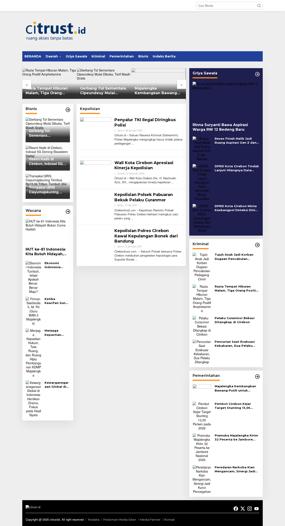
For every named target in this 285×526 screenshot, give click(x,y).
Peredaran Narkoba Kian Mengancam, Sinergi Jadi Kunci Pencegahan (235, 469)
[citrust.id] (55, 31)
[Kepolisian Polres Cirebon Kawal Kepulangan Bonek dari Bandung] (136, 259)
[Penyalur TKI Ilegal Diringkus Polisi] (133, 143)
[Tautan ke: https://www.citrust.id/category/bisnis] (68, 109)
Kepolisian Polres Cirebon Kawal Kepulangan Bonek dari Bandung (146, 236)
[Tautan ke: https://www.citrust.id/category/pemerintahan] (257, 376)
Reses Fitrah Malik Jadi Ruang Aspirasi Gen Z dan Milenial (235, 141)
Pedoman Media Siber (119, 519)
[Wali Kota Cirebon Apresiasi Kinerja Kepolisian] (172, 182)
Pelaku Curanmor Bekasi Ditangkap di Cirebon (234, 320)
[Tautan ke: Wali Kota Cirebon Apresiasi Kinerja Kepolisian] (95, 171)
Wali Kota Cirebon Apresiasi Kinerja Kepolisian (143, 165)
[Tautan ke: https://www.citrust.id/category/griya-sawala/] (257, 74)
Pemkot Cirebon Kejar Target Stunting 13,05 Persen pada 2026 (233, 406)
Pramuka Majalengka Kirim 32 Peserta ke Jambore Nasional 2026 (236, 437)
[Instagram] (249, 509)
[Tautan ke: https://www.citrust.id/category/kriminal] (257, 245)
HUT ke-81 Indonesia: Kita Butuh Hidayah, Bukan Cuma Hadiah (46, 252)
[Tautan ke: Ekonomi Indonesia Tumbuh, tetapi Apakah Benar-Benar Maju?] (33, 277)
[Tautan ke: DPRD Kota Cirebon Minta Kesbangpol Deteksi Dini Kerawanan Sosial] (202, 217)
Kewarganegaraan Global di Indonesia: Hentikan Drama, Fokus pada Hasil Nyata (57, 385)
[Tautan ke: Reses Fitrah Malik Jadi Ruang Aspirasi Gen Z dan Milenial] (202, 148)
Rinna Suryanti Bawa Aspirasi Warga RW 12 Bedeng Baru (220, 127)
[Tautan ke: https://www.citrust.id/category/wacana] (68, 211)
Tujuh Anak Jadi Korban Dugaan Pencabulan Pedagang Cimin (234, 257)
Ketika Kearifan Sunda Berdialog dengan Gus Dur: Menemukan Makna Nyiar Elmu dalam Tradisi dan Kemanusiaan (57, 301)
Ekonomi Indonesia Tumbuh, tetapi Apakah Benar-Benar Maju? (56, 265)
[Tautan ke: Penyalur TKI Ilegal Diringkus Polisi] (95, 128)
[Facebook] (236, 509)
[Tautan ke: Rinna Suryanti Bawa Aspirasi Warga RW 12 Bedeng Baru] (226, 100)
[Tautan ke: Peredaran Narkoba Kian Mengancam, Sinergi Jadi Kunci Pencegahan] (202, 479)
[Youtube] (256, 509)
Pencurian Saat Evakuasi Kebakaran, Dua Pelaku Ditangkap (235, 344)
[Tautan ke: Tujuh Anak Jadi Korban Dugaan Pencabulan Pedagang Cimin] (202, 266)
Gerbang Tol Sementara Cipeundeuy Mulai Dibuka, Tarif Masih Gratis (77, 91)
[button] (259, 5)
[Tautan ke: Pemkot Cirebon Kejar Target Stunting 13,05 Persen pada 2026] (202, 415)
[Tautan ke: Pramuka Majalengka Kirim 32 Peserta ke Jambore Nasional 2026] (202, 447)
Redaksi (94, 519)
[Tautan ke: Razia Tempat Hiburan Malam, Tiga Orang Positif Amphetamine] (202, 298)
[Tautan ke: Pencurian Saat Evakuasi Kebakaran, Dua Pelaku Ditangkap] (202, 351)
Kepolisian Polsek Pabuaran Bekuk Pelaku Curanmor (143, 197)
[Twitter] (243, 509)
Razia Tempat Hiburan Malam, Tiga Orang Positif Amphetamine (21, 91)
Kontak (169, 519)
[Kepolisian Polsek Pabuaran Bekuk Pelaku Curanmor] (132, 218)
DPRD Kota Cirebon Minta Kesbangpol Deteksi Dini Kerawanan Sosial (236, 208)
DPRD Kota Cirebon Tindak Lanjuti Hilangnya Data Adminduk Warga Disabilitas (237, 168)
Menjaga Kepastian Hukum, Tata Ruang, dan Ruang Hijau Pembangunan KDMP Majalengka (56, 332)
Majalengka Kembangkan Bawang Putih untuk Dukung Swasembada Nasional (130, 91)
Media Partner (150, 519)
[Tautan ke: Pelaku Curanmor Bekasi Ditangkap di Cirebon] (202, 325)
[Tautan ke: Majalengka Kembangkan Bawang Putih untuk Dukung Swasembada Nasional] (202, 391)
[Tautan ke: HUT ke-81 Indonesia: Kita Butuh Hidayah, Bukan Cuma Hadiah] (48, 231)
